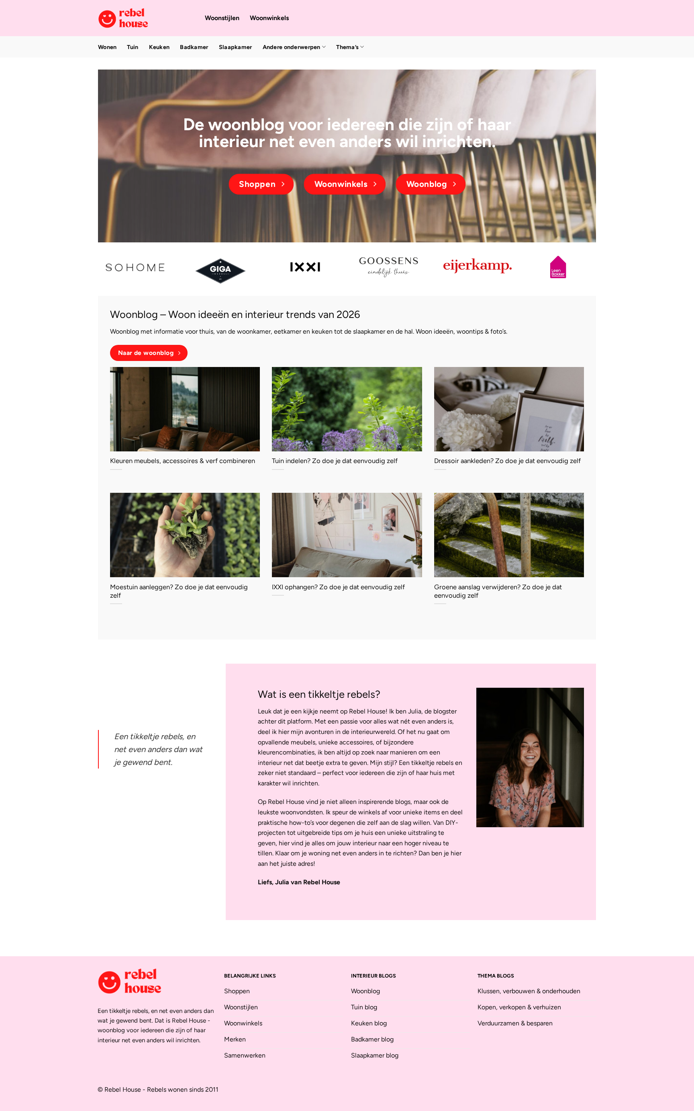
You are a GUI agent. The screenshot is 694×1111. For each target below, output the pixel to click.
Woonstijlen (222, 18)
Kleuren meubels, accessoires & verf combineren (182, 461)
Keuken (159, 47)
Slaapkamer (235, 47)
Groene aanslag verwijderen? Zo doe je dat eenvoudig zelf (498, 591)
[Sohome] (136, 267)
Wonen (107, 47)
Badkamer (194, 47)
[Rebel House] (145, 18)
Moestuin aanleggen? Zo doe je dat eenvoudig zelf (179, 591)
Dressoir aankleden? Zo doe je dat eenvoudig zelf (507, 461)
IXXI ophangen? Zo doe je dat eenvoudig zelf (338, 587)
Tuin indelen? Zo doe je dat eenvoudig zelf (335, 461)
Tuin (132, 47)
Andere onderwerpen (291, 47)
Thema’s (347, 47)
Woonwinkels (269, 18)
